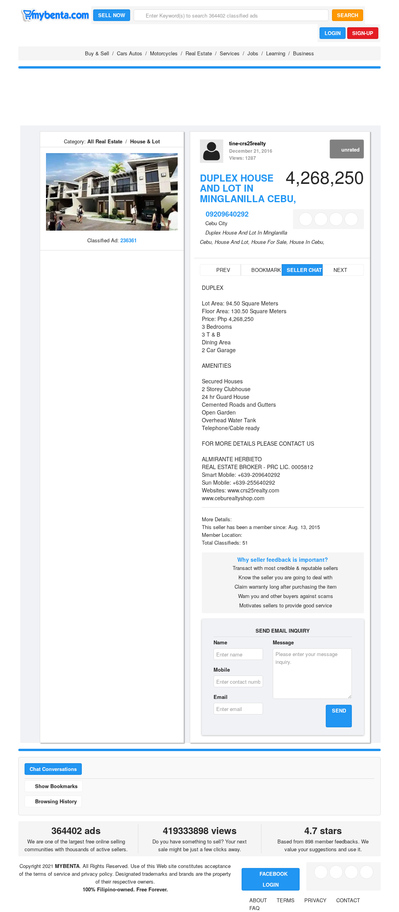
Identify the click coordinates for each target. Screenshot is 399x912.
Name (220, 642)
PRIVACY (315, 900)
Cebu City (216, 223)
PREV (222, 269)
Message (283, 642)
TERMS (286, 900)
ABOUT (258, 900)
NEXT (341, 269)
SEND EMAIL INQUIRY (283, 630)
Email (221, 696)
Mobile (222, 669)
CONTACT (348, 900)
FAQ (254, 908)
